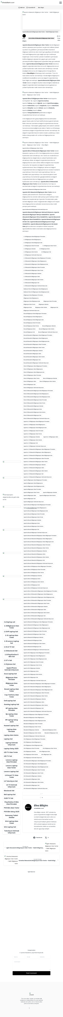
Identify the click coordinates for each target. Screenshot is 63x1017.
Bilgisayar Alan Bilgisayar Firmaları (33, 295)
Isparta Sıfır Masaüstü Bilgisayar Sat (34, 708)
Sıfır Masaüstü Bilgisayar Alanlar (33, 776)
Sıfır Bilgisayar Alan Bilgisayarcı (32, 742)
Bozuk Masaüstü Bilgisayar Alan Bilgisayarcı (36, 338)
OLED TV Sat (8, 798)
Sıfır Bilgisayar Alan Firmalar (31, 748)
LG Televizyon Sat (11, 781)
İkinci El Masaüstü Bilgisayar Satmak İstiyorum (36, 418)
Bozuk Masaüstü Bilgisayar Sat (32, 359)
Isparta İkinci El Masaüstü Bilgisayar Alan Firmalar (37, 600)
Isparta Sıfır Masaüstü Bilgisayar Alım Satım (36, 705)
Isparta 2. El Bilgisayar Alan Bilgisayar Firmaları (36, 421)
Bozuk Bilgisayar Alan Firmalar (32, 322)
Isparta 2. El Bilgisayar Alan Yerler (33, 434)
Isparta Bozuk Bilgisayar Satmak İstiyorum (35, 532)
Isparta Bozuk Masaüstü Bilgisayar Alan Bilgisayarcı (38, 538)
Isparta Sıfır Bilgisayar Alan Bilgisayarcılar (35, 659)
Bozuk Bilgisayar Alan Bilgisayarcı (33, 316)
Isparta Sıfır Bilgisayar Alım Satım (33, 674)
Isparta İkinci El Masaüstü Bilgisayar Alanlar (36, 606)
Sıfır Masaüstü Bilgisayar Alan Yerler (33, 773)
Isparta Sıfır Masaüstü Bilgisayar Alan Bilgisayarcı (37, 686)
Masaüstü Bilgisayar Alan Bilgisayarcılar (35, 720)
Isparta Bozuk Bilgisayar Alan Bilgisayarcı (35, 508)
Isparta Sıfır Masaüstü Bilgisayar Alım (34, 702)
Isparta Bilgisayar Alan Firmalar (32, 489)
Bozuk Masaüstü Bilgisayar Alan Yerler (34, 347)
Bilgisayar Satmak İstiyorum (31, 310)
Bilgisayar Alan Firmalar (11, 678)
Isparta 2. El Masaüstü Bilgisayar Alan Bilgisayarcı (37, 452)
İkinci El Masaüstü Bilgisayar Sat (32, 415)
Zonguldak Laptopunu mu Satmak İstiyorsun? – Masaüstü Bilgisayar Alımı (31, 892)
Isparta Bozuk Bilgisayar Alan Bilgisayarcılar (36, 511)
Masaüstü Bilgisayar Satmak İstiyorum (34, 736)
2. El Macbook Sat (10, 651)
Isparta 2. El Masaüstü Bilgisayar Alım (34, 467)
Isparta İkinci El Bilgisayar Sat (32, 585)
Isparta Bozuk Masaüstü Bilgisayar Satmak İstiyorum (38, 563)
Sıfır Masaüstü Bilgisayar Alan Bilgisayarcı (35, 763)
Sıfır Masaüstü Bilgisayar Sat (31, 785)
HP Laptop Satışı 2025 (11, 721)
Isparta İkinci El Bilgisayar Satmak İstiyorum (36, 588)
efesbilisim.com (39, 808)
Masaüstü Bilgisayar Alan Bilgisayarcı (34, 717)
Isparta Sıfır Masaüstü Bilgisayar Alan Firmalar (36, 693)
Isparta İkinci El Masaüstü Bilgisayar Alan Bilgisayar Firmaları (40, 591)
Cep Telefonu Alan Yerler (11, 696)
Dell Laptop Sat (10, 701)
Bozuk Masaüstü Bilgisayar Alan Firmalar (35, 344)
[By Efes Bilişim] (6, 882)
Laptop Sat (8, 739)
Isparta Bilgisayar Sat (29, 498)
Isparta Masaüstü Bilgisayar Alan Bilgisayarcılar (37, 628)
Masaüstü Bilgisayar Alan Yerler (32, 726)
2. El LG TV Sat (9, 647)
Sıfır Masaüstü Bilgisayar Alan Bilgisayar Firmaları (37, 760)
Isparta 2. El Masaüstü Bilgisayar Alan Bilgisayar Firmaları (39, 449)
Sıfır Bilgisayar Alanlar (30, 751)
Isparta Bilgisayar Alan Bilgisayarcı (33, 483)
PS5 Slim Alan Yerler (11, 808)
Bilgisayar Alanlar (43, 304)
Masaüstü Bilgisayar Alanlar (31, 730)
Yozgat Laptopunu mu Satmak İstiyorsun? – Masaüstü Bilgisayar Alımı (11, 892)
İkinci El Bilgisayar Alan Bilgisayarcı (33, 369)
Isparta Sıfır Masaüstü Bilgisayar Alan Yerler (36, 696)
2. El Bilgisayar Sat (46, 252)
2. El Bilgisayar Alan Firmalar (31, 245)
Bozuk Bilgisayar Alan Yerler (31, 326)
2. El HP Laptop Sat (11, 632)
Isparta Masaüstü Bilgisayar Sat (32, 646)
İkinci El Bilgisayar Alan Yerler (32, 378)
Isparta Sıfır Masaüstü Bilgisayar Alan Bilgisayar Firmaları (39, 683)
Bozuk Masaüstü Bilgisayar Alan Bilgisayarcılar (36, 341)
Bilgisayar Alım (28, 307)
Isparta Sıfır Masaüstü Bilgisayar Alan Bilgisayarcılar (38, 689)
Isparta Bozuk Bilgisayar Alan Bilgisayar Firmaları (37, 504)
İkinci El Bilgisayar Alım (30, 381)
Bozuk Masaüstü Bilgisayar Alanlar (33, 350)
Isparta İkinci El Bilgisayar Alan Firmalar (34, 569)
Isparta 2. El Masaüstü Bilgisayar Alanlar (35, 464)
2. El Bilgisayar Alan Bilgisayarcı (32, 239)
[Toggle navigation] (60, 2)
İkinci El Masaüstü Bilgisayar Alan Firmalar (35, 400)
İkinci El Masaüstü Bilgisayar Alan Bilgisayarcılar (37, 396)
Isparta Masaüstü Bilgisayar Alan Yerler (34, 634)
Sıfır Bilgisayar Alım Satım (31, 754)
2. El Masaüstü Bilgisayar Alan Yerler (33, 270)
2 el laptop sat (9, 622)
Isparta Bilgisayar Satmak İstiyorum (34, 501)
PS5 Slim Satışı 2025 (11, 812)
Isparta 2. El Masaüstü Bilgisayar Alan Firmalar (36, 458)
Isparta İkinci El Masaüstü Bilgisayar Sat (34, 615)
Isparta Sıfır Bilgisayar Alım (31, 671)
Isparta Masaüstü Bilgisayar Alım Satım (34, 643)
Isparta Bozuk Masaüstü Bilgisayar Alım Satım (36, 557)
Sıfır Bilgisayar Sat (46, 754)
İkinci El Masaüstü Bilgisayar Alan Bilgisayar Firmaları (38, 390)
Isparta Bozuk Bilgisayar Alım (32, 523)
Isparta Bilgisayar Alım (30, 495)
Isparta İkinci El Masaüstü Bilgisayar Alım (35, 609)
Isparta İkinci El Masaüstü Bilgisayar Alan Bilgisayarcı (38, 594)
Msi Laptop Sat (10, 794)
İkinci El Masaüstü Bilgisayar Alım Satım (34, 412)
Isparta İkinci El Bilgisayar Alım (32, 578)
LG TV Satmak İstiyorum (11, 786)
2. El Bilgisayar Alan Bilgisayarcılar (33, 242)
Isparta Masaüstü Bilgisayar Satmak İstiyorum (36, 649)
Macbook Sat (9, 791)
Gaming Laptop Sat (11, 704)
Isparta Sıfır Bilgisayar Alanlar (32, 668)
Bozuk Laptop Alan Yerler (11, 690)
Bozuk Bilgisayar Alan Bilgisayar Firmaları (35, 313)
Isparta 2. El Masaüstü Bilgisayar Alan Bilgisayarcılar (38, 455)
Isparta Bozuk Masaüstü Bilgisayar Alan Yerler (36, 548)
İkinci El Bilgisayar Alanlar (50, 378)
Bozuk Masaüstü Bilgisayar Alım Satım (34, 356)
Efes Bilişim (31, 73)
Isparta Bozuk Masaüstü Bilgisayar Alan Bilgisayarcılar (39, 541)
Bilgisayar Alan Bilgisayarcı (31, 298)
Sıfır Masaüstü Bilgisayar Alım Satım (34, 782)
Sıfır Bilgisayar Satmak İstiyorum (33, 757)
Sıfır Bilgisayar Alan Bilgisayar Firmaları (34, 739)
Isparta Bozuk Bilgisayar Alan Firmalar (34, 514)
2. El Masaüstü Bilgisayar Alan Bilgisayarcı (35, 261)
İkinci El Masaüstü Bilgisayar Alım (33, 409)
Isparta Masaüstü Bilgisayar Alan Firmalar (35, 631)
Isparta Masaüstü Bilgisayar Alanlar (33, 637)
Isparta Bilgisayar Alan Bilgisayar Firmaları (35, 480)
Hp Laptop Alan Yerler (12, 715)
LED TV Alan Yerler (11, 752)
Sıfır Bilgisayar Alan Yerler (50, 748)
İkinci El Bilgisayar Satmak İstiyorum (34, 387)
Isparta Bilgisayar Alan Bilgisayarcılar (34, 486)
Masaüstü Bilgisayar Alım (50, 730)
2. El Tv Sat (8, 660)
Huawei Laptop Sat (11, 726)
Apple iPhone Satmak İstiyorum (12, 669)
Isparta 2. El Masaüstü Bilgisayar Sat (33, 474)
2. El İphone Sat (10, 664)
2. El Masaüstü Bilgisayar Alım (32, 276)
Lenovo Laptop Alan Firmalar (11, 761)
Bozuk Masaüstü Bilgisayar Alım (32, 353)
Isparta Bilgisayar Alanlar (50, 492)
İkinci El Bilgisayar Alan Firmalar (32, 375)
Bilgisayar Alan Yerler (11, 684)
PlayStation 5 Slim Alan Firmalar (12, 803)
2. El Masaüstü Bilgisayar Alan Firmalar (34, 267)
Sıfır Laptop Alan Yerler (11, 822)
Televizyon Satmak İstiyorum (11, 832)
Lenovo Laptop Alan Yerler (11, 767)
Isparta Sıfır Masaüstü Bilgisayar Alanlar (35, 699)
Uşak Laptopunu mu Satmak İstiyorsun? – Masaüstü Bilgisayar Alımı (51, 892)
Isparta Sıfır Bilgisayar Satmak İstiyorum (35, 680)
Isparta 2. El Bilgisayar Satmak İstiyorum (35, 446)
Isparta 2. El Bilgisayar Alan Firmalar (33, 430)
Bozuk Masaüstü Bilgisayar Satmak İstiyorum (36, 363)
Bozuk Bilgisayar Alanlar (49, 326)
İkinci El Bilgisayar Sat (30, 384)
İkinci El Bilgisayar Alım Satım (48, 381)
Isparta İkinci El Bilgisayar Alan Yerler (34, 572)
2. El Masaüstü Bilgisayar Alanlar (32, 273)
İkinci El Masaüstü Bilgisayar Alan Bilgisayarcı (36, 393)
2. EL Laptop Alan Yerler (11, 636)
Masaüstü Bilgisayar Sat (51, 733)
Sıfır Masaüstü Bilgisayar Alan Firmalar (34, 770)
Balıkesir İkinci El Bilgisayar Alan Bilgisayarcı (36, 289)
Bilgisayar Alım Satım (41, 307)
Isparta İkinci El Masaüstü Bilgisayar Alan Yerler (37, 603)
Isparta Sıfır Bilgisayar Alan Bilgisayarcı (34, 656)
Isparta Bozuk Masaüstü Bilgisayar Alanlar (35, 551)
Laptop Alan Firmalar (11, 730)
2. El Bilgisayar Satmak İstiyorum (33, 255)
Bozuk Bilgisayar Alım (30, 329)
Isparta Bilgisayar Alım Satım (48, 495)
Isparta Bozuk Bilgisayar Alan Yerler (33, 517)
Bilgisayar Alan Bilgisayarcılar (32, 301)
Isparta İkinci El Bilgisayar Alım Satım (34, 582)
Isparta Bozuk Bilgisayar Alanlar (32, 520)
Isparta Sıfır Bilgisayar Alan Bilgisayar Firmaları (37, 652)
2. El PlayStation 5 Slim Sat (11, 655)
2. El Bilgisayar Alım (44, 249)
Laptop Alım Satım (11, 735)
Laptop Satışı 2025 (11, 748)
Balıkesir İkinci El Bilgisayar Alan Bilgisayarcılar (36, 292)
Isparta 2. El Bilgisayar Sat (31, 443)
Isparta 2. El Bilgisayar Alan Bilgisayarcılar (35, 427)
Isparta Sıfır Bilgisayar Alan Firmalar (34, 662)
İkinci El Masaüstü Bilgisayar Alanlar (33, 406)
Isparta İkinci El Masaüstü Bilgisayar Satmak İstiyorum (39, 619)
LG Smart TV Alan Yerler (11, 776)
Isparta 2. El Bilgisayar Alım (50, 437)
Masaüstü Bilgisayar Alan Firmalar (33, 723)
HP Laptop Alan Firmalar (12, 709)
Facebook (39, 837)
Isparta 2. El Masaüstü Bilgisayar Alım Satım (36, 471)
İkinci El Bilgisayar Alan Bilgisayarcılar (34, 372)
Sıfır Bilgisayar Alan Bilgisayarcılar (33, 745)
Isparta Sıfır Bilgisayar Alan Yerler (33, 665)
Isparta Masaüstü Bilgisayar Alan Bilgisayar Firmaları (38, 622)
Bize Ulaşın (41, 7)
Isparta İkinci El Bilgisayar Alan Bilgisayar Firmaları (37, 566)
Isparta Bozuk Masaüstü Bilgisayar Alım (34, 554)
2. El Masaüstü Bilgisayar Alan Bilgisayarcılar (36, 264)
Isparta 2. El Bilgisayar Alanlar (32, 437)
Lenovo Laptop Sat (11, 771)
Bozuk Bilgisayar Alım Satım (46, 329)
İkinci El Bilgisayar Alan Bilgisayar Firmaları (35, 366)
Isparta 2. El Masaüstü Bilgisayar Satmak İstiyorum (38, 477)
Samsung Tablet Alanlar (11, 816)
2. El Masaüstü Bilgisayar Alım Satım (33, 279)
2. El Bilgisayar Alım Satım (31, 252)
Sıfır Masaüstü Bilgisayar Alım (32, 779)
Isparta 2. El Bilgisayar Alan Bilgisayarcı (34, 424)
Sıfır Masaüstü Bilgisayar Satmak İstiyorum (35, 788)
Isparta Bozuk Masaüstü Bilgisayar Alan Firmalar (37, 545)
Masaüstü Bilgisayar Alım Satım (32, 733)
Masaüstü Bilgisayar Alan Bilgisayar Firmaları (36, 714)
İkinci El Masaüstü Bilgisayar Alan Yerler (34, 403)
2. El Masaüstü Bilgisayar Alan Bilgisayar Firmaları (37, 258)
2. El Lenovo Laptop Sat (11, 642)
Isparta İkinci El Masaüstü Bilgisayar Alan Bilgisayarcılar (39, 597)
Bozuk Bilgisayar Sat (29, 332)
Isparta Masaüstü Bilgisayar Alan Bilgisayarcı (36, 625)
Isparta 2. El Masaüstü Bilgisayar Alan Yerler (36, 461)
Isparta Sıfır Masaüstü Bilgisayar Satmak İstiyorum (38, 711)
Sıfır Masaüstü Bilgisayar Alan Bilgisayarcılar (36, 767)
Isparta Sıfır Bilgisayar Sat (31, 677)
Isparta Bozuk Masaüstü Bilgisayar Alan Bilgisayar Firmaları (40, 535)
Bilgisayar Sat (54, 307)
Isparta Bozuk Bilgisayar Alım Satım (33, 526)
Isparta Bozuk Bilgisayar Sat (31, 529)
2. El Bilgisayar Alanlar (30, 249)
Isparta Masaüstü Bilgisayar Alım (33, 640)
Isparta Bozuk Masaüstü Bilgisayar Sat (34, 560)
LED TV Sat (8, 756)
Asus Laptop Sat (10, 674)
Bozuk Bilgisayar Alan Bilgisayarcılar (34, 319)
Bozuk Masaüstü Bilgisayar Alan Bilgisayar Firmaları (38, 335)
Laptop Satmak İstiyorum (12, 744)
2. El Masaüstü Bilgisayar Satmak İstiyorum (35, 286)
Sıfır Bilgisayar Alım (44, 751)
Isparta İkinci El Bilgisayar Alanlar (33, 575)
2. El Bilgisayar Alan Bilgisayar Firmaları (34, 236)
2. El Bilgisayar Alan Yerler (11, 627)
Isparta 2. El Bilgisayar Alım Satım (33, 440)
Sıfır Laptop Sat (10, 827)
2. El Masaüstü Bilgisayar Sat (31, 282)
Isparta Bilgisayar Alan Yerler (32, 492)
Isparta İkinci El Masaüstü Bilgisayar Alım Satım (37, 612)
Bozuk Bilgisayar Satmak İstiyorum (48, 332)
